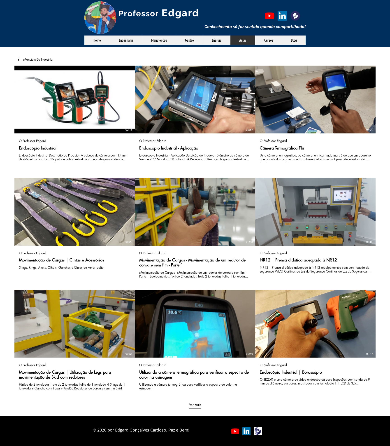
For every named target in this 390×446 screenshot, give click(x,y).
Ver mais (195, 405)
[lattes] (295, 16)
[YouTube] (269, 16)
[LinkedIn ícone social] (282, 16)
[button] (35, 59)
